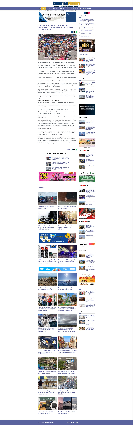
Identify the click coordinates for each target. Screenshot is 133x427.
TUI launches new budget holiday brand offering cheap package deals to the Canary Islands (87, 20)
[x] (74, 32)
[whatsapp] (76, 32)
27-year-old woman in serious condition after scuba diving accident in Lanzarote (46, 227)
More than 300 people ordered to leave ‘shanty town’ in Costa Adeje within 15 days (90, 128)
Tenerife (49, 8)
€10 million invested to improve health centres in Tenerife (90, 317)
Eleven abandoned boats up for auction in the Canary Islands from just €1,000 (47, 329)
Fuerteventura (68, 8)
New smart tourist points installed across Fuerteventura (90, 231)
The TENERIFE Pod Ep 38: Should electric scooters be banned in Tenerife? (90, 60)
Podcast (89, 8)
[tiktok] (87, 13)
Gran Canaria (55, 8)
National (44, 8)
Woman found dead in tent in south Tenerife (90, 121)
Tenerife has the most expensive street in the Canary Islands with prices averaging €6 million (87, 29)
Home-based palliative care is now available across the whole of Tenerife (90, 322)
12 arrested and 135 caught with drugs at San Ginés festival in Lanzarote (67, 261)
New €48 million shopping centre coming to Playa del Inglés (87, 32)
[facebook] (72, 32)
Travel (74, 8)
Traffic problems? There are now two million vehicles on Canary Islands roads (67, 392)
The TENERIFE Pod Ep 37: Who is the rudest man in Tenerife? (90, 65)
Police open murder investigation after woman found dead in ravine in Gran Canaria (88, 25)
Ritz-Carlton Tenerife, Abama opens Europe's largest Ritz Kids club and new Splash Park (67, 308)
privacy (68, 422)
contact (77, 422)
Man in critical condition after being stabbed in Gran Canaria (66, 372)
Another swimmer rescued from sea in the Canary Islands (90, 237)
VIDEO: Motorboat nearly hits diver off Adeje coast (66, 412)
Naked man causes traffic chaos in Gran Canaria (67, 207)
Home (39, 8)
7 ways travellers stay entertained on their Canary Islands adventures (67, 227)
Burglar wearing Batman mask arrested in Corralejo (46, 412)
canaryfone (52, 422)
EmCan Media (43, 422)
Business (84, 8)
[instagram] (89, 13)
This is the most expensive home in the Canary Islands (47, 372)
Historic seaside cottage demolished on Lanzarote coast (46, 288)
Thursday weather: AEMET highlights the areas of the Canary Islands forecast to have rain (60, 168)
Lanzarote (61, 8)
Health (79, 8)
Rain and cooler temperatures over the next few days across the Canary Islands (47, 392)
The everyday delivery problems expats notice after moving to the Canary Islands (47, 308)
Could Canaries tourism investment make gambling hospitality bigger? (90, 299)
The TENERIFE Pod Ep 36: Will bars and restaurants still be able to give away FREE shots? (90, 72)
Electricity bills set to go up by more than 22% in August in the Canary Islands (90, 306)
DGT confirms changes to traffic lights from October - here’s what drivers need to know (60, 158)
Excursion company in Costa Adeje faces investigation (66, 288)
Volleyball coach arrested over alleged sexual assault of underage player (46, 352)
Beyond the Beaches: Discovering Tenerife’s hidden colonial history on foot (67, 352)
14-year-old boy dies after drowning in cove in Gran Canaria (88, 35)
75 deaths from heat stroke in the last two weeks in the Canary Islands (90, 329)
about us (72, 422)
